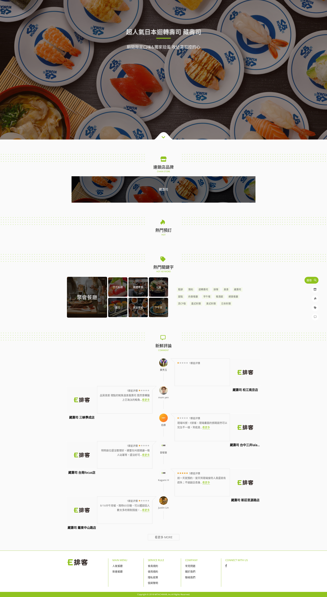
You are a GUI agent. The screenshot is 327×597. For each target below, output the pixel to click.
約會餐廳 (193, 296)
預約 (190, 289)
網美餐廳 (233, 296)
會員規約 (153, 566)
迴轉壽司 (203, 289)
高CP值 (182, 303)
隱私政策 (153, 577)
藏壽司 (237, 289)
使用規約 (153, 571)
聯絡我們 (190, 577)
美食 (226, 289)
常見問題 (190, 566)
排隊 (216, 289)
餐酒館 (219, 296)
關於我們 (190, 571)
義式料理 (196, 303)
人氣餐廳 (117, 566)
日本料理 (226, 303)
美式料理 (211, 303)
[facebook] (226, 566)
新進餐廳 (117, 571)
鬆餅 (180, 289)
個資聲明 (153, 583)
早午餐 (207, 296)
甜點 (180, 296)
